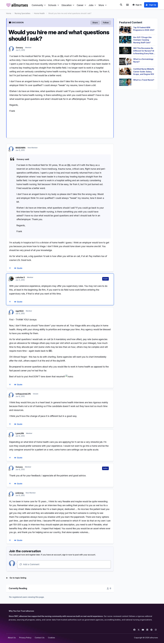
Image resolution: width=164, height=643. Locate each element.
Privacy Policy (25, 638)
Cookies (51, 638)
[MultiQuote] (10, 268)
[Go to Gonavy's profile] (11, 48)
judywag (19, 493)
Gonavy (19, 47)
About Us (12, 638)
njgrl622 (20, 311)
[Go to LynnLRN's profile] (11, 434)
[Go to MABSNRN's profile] (11, 148)
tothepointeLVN (23, 394)
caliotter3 (20, 277)
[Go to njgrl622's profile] (11, 312)
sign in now (67, 554)
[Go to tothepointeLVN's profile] (11, 395)
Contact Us (39, 638)
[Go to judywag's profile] (11, 494)
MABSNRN (20, 147)
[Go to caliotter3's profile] (11, 278)
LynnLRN (20, 433)
